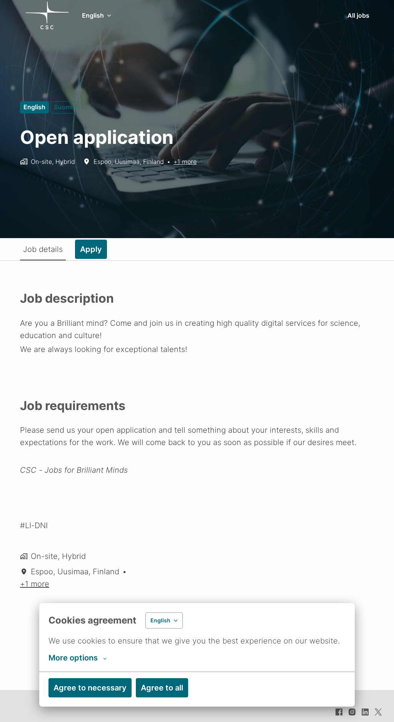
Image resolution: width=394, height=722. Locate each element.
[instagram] (352, 712)
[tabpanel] (197, 475)
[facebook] (339, 712)
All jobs (358, 15)
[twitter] (378, 712)
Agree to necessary (90, 687)
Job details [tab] (43, 249)
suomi (63, 107)
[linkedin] (365, 712)
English (34, 107)
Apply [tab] (91, 249)
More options (73, 657)
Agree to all (162, 687)
